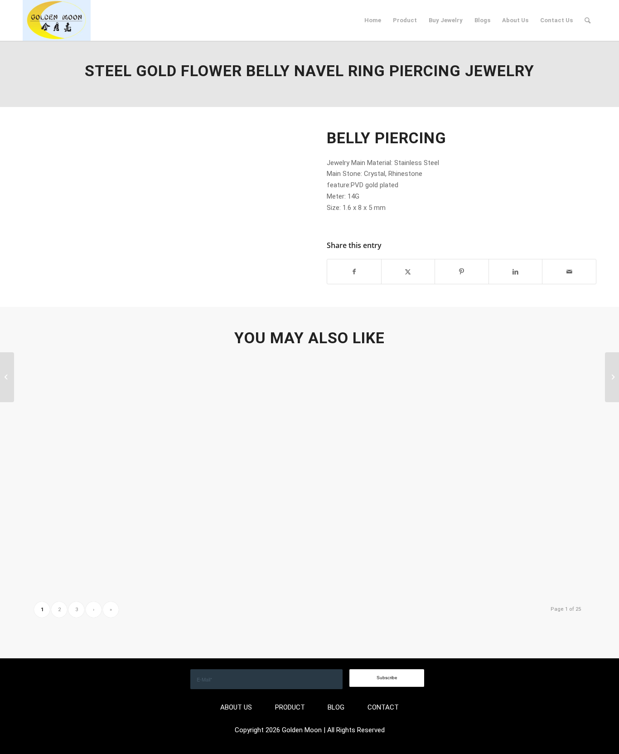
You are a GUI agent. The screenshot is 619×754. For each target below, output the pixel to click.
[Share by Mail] (569, 271)
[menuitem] (372, 20)
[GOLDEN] (57, 20)
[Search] (587, 20)
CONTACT (383, 707)
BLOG (336, 707)
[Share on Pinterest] (461, 271)
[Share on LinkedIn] (515, 271)
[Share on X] (408, 271)
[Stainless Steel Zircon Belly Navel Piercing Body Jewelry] (7, 377)
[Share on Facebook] (354, 271)
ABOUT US (236, 707)
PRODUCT (290, 707)
